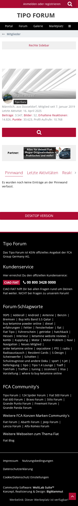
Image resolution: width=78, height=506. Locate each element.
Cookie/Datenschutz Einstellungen (26, 477)
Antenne (48, 315)
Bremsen (9, 319)
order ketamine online (18, 348)
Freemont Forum (46, 403)
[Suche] (70, 4)
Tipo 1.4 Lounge (42, 365)
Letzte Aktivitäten (42, 172)
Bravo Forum (34, 399)
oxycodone (43, 348)
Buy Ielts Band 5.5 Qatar (35, 319)
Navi (70, 340)
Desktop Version (39, 216)
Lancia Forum (12, 426)
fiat (59, 327)
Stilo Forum (54, 399)
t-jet (65, 361)
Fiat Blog (8, 440)
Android (33, 315)
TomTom (9, 369)
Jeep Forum (50, 422)
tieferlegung (11, 365)
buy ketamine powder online (22, 323)
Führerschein (27, 332)
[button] (48, 4)
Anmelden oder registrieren (42, 4)
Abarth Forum (30, 422)
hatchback (61, 332)
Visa (63, 369)
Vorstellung (10, 373)
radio (66, 348)
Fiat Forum (10, 422)
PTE (56, 348)
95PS (6, 315)
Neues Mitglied (31, 344)
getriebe (45, 332)
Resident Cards (38, 353)
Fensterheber (45, 327)
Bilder (28, 115)
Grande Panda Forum (17, 408)
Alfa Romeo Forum (37, 426)
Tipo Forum (10, 395)
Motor (36, 340)
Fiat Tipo (8, 332)
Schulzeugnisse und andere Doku (25, 361)
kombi (7, 340)
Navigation (10, 344)
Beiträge (7, 115)
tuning (36, 369)
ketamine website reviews (49, 336)
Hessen (8, 336)
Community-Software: (28, 487)
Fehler (28, 327)
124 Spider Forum (34, 395)
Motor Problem (53, 340)
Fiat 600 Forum (13, 399)
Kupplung (21, 340)
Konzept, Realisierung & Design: (33, 491)
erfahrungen (11, 327)
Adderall (18, 315)
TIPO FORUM (36, 15)
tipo (25, 365)
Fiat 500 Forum (59, 395)
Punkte (17, 119)
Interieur (22, 336)
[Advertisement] (40, 58)
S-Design (58, 353)
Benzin (62, 315)
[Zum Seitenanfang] (72, 496)
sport (55, 361)
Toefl (60, 365)
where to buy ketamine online (42, 373)
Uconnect (50, 369)
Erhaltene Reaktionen (52, 115)
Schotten (30, 357)
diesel (49, 323)
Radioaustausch (13, 353)
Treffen (23, 369)
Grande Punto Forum (17, 403)
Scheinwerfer (12, 357)
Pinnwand (14, 172)
